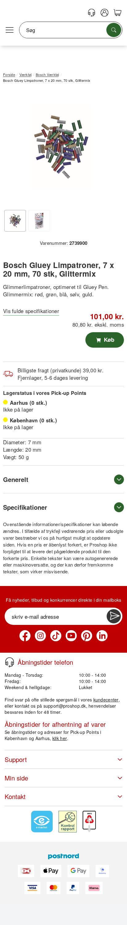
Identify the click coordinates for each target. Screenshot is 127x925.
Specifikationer (25, 507)
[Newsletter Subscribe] (114, 616)
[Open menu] (10, 30)
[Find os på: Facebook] (25, 636)
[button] (61, 147)
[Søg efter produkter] (113, 30)
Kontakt (15, 796)
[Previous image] (12, 148)
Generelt (15, 479)
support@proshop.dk (64, 706)
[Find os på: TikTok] (55, 636)
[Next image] (110, 148)
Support (16, 759)
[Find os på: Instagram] (40, 636)
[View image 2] (39, 221)
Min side (16, 777)
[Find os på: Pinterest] (86, 636)
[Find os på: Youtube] (71, 636)
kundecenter (106, 700)
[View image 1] (15, 221)
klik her (59, 738)
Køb (108, 340)
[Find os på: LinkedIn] (102, 636)
